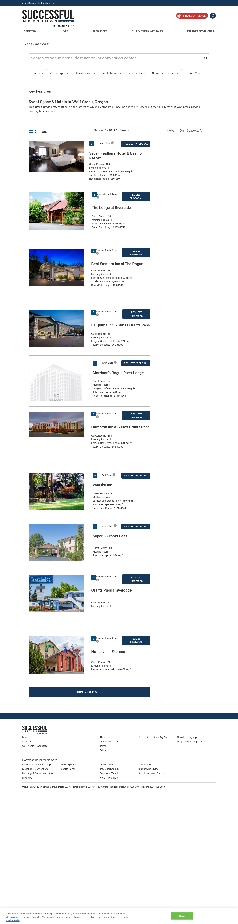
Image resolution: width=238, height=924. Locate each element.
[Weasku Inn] (59, 491)
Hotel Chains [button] (109, 73)
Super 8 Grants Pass (110, 536)
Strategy (30, 31)
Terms (103, 746)
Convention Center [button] (163, 73)
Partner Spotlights (200, 31)
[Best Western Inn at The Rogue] (58, 267)
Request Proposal (136, 143)
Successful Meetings (53, 18)
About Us (105, 737)
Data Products (146, 764)
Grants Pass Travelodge (111, 590)
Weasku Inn (102, 485)
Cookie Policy (13, 920)
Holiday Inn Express (108, 651)
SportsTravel (68, 769)
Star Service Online (148, 769)
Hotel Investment (109, 777)
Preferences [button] (134, 73)
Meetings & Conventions (35, 769)
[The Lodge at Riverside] (59, 211)
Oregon (45, 43)
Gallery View (37, 131)
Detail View (31, 131)
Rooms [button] (35, 73)
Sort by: (170, 130)
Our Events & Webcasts (34, 746)
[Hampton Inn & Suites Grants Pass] (58, 424)
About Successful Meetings (37, 3)
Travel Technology (109, 769)
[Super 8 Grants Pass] (59, 542)
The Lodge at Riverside (111, 207)
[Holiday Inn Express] (58, 655)
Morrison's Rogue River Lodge (118, 373)
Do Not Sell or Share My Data (153, 737)
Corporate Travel (109, 773)
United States (32, 43)
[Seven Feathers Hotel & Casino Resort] (57, 156)
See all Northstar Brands (151, 773)
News (64, 31)
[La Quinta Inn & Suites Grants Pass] (58, 328)
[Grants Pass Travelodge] (58, 593)
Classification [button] (82, 73)
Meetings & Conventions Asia (38, 773)
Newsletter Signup (187, 737)
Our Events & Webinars (147, 31)
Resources (100, 31)
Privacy (104, 750)
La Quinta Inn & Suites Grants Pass (120, 325)
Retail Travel (106, 764)
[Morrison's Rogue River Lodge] (59, 397)
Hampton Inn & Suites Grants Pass (120, 427)
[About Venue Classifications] (112, 142)
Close (182, 916)
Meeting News (68, 764)
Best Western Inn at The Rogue (117, 264)
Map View (44, 131)
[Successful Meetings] (45, 730)
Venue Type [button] (57, 73)
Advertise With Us (109, 741)
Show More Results (89, 692)
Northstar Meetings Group (36, 764)
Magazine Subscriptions (190, 741)
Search (213, 16)
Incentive (27, 777)
